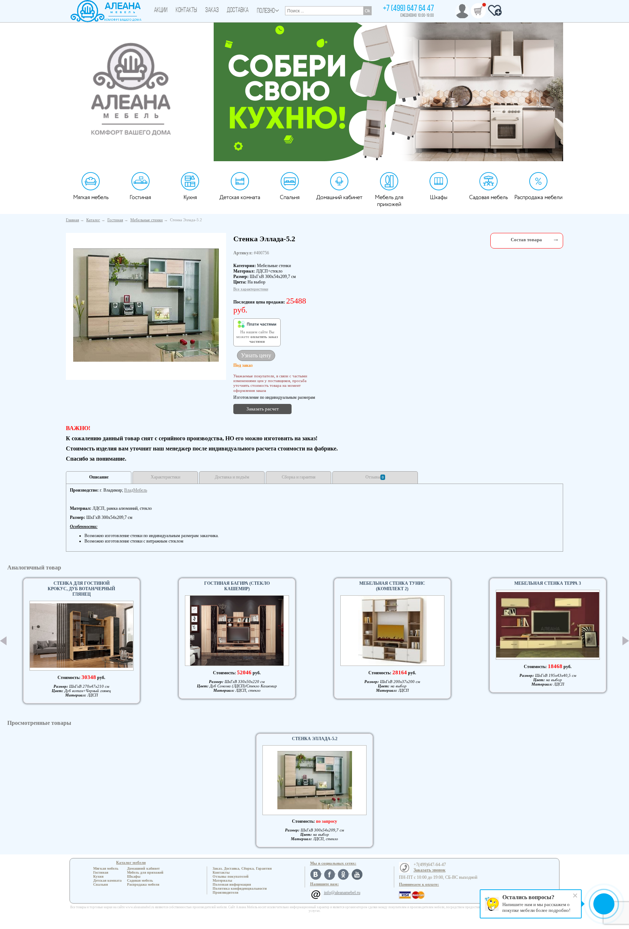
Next (625, 640)
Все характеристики (250, 289)
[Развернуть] (556, 239)
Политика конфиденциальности (240, 888)
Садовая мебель (488, 197)
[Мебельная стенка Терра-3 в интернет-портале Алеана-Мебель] (548, 625)
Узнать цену (256, 355)
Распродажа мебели (538, 197)
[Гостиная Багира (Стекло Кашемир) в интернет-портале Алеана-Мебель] (237, 631)
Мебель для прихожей (389, 201)
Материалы (222, 880)
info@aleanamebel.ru (342, 892)
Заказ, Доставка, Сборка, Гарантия (242, 868)
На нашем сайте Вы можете (257, 337)
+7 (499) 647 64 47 (408, 8)
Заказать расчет (262, 409)
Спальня (290, 197)
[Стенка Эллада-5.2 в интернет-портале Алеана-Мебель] (146, 305)
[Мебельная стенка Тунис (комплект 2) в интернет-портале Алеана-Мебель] (392, 631)
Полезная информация (232, 884)
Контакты (186, 10)
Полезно (266, 11)
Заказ (212, 10)
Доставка (238, 10)
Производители (225, 892)
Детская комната (239, 197)
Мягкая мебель (90, 197)
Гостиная (140, 197)
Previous (3, 641)
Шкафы (438, 197)
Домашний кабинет (339, 197)
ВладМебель (135, 490)
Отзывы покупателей (231, 876)
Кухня (190, 197)
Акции (160, 10)
